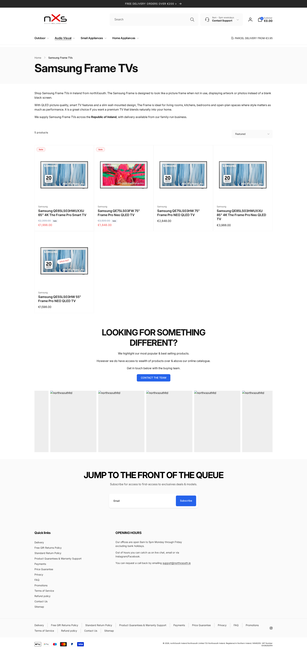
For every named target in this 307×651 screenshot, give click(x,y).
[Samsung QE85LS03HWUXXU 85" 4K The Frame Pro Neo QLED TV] (243, 194)
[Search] (192, 19)
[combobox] (154, 19)
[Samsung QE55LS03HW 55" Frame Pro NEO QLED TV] (64, 280)
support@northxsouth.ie (177, 562)
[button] (41, 38)
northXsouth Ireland (178, 643)
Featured (240, 133)
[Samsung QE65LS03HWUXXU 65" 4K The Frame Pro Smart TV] (64, 194)
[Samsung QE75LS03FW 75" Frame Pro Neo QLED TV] (124, 194)
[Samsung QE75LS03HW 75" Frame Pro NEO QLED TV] (183, 194)
